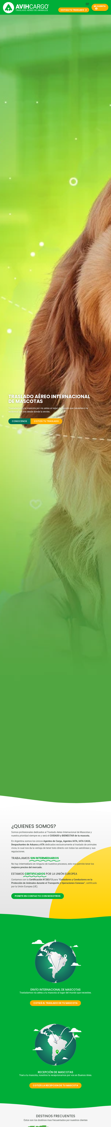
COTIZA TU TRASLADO (72, 9)
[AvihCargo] (26, 8)
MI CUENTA (100, 6)
